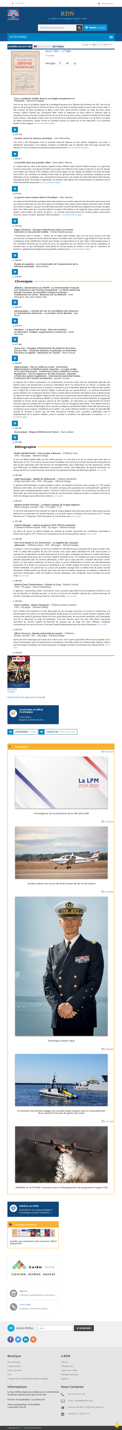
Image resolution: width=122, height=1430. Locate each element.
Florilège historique (69, 1374)
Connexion (19, 3)
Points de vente (14, 1370)
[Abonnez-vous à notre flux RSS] (33, 1339)
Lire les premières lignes (44, 123)
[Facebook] (60, 63)
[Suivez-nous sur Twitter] (18, 1339)
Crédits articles (14, 1366)
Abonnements (13, 1362)
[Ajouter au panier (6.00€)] (15, 129)
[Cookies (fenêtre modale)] (117, 1425)
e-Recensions (67, 1366)
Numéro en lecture (20, 46)
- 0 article (97, 27)
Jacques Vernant (62, 378)
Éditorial (58, 46)
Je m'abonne (84, 1328)
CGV (9, 1374)
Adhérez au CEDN (29, 1205)
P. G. (59, 506)
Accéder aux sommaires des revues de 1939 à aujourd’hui (33, 1242)
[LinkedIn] (75, 63)
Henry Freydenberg (42, 586)
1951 (106, 44)
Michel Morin (42, 266)
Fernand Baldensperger (61, 231)
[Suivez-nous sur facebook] (10, 1339)
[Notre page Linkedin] (26, 1339)
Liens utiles (25, 1304)
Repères (65, 1378)
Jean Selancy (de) (38, 296)
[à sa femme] (54, 525)
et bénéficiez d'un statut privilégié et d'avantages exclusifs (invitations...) (35, 1211)
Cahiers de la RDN (69, 1370)
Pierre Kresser (68, 352)
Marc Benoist (66, 197)
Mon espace (107, 3)
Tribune (64, 1362)
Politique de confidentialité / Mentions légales (28, 1378)
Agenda (23, 1290)
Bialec (20, 1428)
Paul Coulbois (67, 431)
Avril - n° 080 (90, 44)
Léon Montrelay (62, 138)
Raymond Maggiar (35, 100)
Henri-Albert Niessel (62, 162)
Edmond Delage (40, 455)
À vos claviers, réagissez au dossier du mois (31, 718)
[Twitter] (67, 63)
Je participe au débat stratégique (31, 710)
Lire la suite (101, 470)
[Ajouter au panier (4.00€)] (15, 255)
